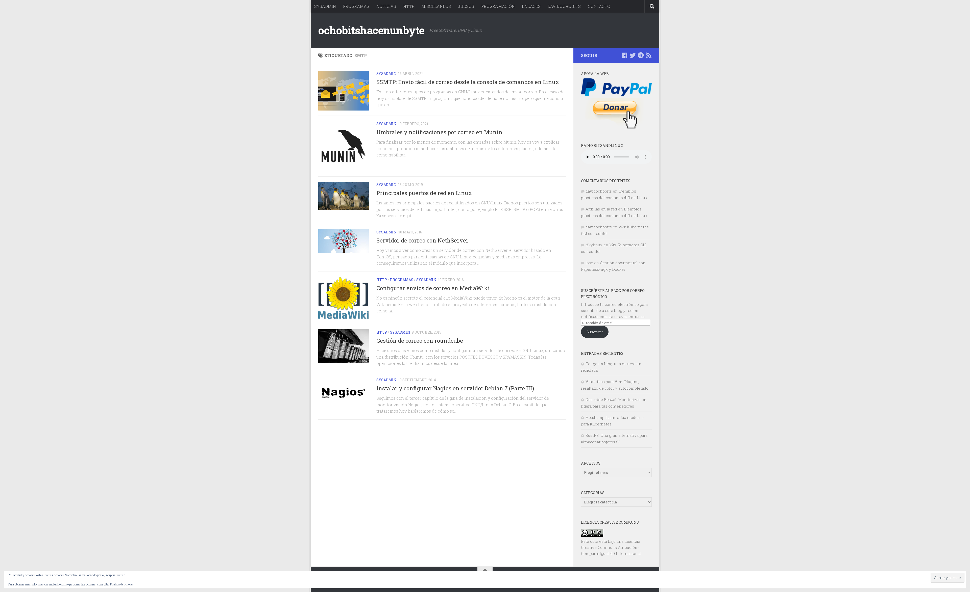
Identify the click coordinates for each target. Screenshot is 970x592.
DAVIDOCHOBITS (564, 6)
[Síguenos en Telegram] (641, 55)
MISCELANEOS (436, 6)
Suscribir (595, 331)
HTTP (408, 6)
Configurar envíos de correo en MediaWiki (433, 288)
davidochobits (599, 191)
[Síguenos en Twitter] (632, 55)
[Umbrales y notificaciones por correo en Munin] (343, 146)
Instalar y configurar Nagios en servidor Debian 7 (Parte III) (455, 388)
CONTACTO (599, 6)
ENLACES (531, 6)
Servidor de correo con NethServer (422, 240)
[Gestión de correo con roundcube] (343, 346)
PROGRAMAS (356, 6)
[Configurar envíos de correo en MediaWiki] (343, 298)
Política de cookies (122, 584)
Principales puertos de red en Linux (424, 193)
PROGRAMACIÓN (498, 6)
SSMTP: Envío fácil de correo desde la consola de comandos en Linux (467, 82)
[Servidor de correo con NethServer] (343, 241)
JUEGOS (466, 6)
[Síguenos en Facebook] (624, 55)
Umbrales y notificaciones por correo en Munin (439, 132)
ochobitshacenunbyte (371, 30)
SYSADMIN (325, 6)
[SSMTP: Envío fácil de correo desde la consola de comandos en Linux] (343, 91)
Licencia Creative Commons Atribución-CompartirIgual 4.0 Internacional (611, 547)
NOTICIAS (386, 6)
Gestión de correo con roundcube (419, 340)
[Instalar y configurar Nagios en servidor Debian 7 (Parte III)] (343, 393)
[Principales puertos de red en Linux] (343, 196)
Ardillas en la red (601, 208)
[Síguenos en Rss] (649, 55)
